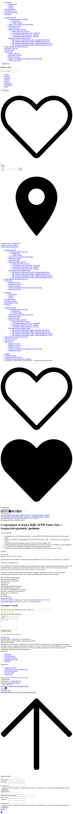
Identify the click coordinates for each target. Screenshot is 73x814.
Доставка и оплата (11, 11)
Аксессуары (8, 52)
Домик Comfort (17, 22)
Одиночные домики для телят (18, 19)
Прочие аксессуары (14, 60)
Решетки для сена (14, 57)
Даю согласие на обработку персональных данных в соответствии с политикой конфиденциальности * (36, 788)
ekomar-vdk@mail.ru (7, 601)
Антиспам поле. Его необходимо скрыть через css (17, 609)
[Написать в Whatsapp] (36, 811)
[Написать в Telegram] (36, 812)
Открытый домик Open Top (17, 29)
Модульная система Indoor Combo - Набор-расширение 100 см (32, 43)
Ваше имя (4, 780)
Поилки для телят (14, 53)
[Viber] (12, 511)
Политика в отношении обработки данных (15, 686)
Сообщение (4, 786)
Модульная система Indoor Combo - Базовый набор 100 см (31, 40)
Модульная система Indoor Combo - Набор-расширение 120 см (32, 45)
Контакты (8, 14)
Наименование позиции (8, 795)
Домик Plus (15, 21)
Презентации (12, 4)
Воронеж (7, 78)
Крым (6, 86)
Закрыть (3, 809)
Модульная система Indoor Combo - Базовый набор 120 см (31, 41)
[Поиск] (2, 166)
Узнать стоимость (6, 598)
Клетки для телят (13, 28)
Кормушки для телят (15, 55)
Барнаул (7, 76)
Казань (7, 81)
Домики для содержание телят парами (20, 24)
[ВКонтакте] (2, 511)
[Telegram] (7, 511)
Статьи (10, 7)
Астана (7, 74)
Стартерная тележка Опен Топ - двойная (25, 34)
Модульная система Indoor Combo (19, 38)
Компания (8, 2)
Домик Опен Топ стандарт (20, 31)
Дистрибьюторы (10, 9)
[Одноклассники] (4, 511)
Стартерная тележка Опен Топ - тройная (25, 36)
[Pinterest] (18, 511)
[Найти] (20, 169)
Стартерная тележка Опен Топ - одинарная (26, 33)
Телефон (3, 782)
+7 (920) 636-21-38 (35, 601)
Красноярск (8, 85)
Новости (11, 6)
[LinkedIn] (20, 511)
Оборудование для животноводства (16, 46)
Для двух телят (9, 50)
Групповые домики (14, 26)
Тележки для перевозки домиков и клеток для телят (25, 58)
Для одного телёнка (11, 48)
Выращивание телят (11, 12)
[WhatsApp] (15, 511)
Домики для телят (10, 17)
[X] (10, 511)
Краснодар (5, 63)
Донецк (7, 79)
